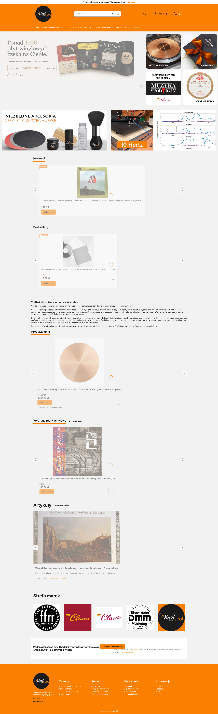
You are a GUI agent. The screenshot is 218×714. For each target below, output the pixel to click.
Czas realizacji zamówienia (70, 686)
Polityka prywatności (100, 689)
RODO (158, 691)
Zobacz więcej (75, 421)
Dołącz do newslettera (112, 647)
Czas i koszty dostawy (68, 691)
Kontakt (159, 694)
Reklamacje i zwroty (99, 694)
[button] (118, 14)
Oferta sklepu (64, 694)
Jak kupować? (97, 686)
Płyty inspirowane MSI (56, 579)
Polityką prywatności (127, 652)
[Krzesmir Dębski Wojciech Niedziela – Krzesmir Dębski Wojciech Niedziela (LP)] (77, 451)
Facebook (160, 689)
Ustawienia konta (131, 694)
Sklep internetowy (108, 711)
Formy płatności (65, 689)
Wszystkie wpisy (61, 505)
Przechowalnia (130, 691)
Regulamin (135, 649)
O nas (158, 686)
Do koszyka (48, 212)
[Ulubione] (145, 14)
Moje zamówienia (131, 689)
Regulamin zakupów (99, 691)
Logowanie (128, 686)
